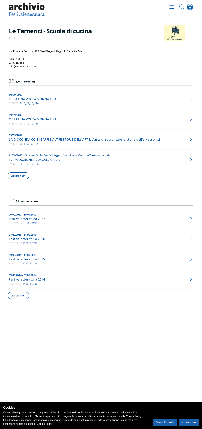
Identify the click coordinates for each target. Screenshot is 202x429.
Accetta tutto (189, 422)
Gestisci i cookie (165, 422)
